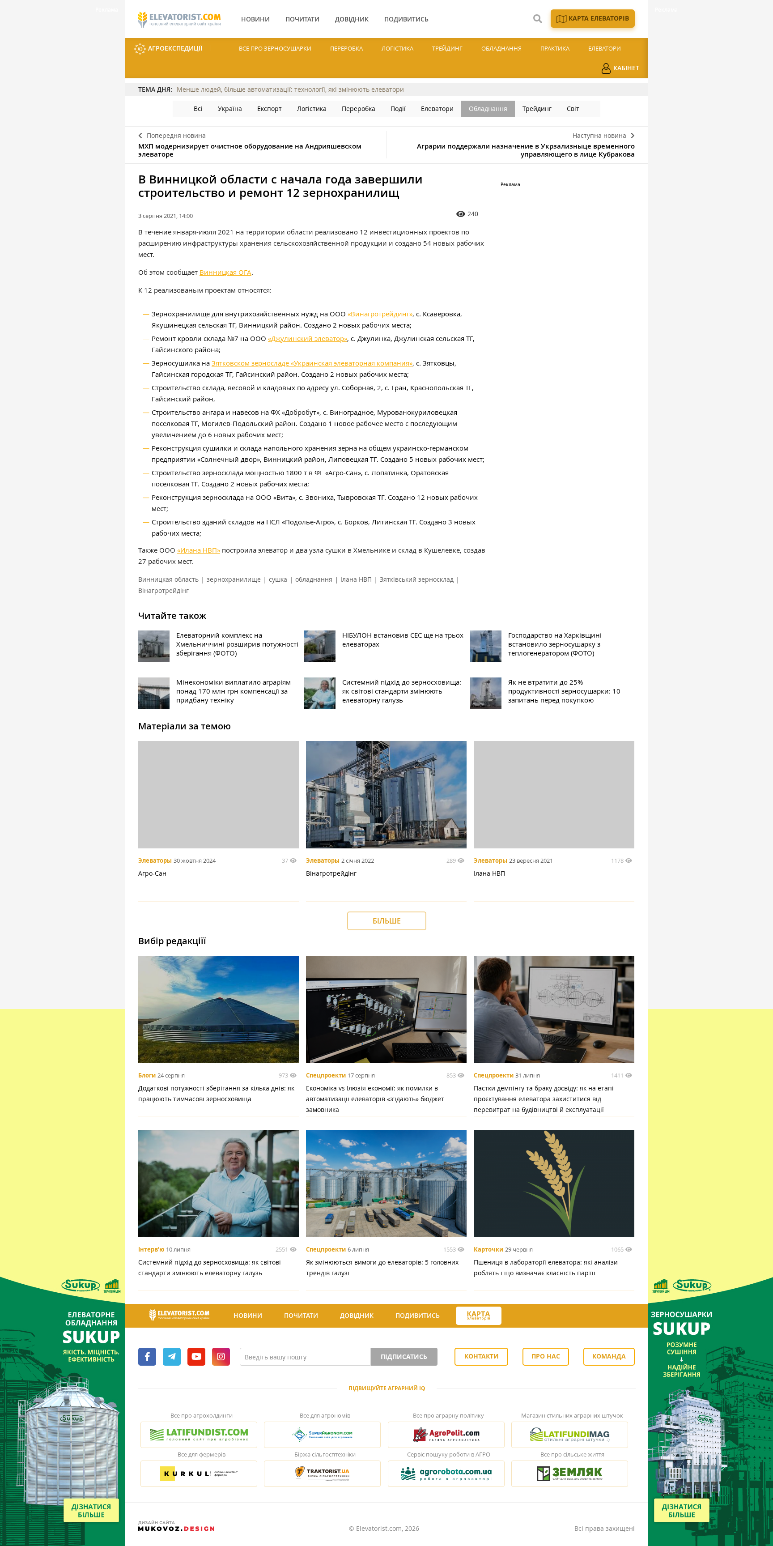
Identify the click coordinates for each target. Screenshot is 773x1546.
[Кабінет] (517, 1316)
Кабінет (625, 68)
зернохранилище (234, 579)
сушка (278, 579)
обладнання (313, 579)
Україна (230, 108)
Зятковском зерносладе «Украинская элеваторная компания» (312, 362)
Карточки (488, 1249)
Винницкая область (168, 579)
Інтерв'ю (151, 1249)
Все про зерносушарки (275, 48)
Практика (554, 48)
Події (398, 108)
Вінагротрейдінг (163, 590)
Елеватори (604, 48)
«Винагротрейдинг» (380, 313)
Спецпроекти (326, 1075)
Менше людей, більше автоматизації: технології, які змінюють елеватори (290, 89)
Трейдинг (447, 48)
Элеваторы (155, 860)
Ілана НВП (356, 579)
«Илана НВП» (198, 549)
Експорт (269, 108)
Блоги (147, 1075)
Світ (573, 108)
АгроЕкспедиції (174, 48)
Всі (198, 108)
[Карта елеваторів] (478, 1316)
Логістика (397, 48)
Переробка (346, 48)
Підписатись (404, 1356)
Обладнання (501, 48)
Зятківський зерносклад (417, 579)
